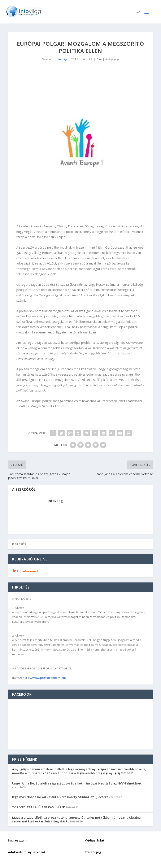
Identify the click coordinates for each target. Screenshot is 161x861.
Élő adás (25, 571)
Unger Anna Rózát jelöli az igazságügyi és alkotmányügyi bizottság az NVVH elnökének (77, 783)
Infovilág (60, 59)
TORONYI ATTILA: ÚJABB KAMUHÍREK (38, 807)
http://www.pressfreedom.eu (44, 678)
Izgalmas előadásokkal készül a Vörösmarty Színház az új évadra (60, 797)
